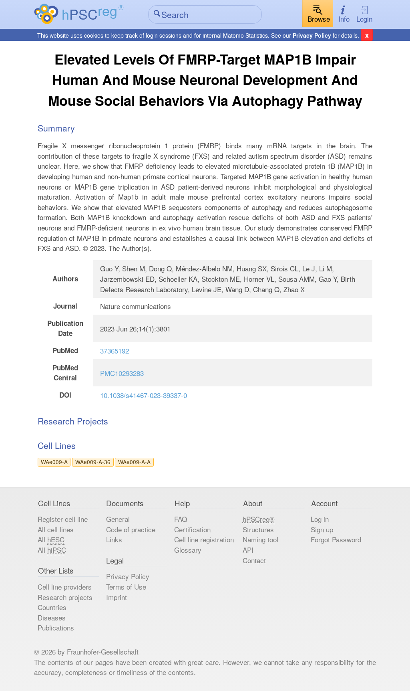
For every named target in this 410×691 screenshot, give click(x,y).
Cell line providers (65, 587)
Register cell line (63, 519)
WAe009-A (54, 462)
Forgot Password (336, 539)
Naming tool (260, 539)
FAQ (180, 519)
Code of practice (130, 529)
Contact (254, 560)
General (118, 519)
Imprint (116, 597)
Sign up (322, 529)
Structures (258, 529)
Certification (192, 529)
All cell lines (56, 529)
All (51, 539)
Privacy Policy (312, 35)
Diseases (52, 617)
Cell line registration (204, 539)
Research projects (65, 597)
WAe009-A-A (134, 462)
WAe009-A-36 (93, 462)
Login (364, 19)
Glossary (187, 550)
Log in (320, 519)
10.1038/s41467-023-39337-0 (143, 395)
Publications (56, 627)
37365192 (114, 351)
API (248, 550)
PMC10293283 (122, 373)
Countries (52, 607)
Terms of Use (126, 587)
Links (114, 539)
